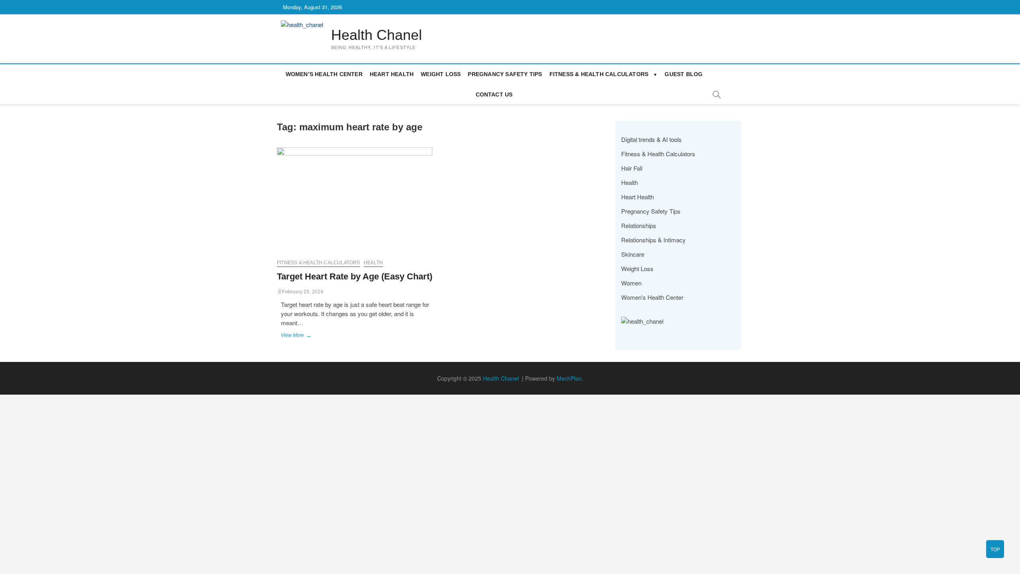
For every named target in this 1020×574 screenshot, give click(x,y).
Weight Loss (441, 74)
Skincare (632, 254)
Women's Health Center (652, 297)
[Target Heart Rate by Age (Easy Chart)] (354, 200)
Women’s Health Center (324, 74)
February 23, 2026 (302, 292)
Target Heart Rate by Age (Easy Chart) (354, 276)
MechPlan (569, 378)
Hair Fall (631, 168)
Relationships (638, 225)
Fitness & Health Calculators (599, 74)
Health (373, 262)
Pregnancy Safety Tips (505, 74)
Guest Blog (683, 74)
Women (631, 283)
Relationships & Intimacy (653, 240)
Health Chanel (376, 35)
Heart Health (392, 74)
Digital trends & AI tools (651, 139)
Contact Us (494, 94)
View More (299, 336)
